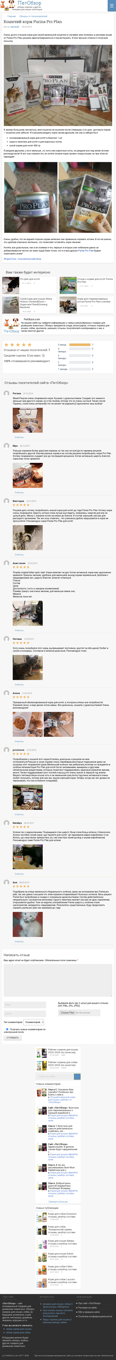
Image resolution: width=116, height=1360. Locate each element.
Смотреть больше (58, 1201)
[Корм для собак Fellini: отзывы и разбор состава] (42, 1270)
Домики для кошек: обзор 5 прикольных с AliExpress (58, 1305)
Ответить (19, 437)
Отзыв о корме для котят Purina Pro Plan (95, 280)
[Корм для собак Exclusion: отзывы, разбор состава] (42, 1217)
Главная (11, 16)
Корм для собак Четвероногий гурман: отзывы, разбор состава (61, 1229)
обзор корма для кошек (19, 1329)
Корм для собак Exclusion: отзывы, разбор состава (62, 1215)
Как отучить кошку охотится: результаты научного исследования (58, 1313)
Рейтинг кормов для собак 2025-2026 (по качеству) (63, 1063)
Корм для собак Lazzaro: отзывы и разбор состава (62, 1281)
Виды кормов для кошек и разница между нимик (57, 1321)
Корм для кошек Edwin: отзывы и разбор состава (62, 1255)
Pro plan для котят (30, 279)
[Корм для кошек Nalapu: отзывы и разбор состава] (42, 1244)
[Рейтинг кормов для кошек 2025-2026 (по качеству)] (42, 1053)
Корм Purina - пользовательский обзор (23, 259)
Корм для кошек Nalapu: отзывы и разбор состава (62, 1242)
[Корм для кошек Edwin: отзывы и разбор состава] (42, 1257)
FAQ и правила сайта (89, 1312)
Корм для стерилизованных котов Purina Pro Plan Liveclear (93, 300)
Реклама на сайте (87, 1307)
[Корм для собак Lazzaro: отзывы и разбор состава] (42, 1283)
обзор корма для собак (18, 1332)
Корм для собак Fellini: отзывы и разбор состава (62, 1268)
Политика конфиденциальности (95, 1316)
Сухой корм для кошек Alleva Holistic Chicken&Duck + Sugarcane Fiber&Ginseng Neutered (36, 303)
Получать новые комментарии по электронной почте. (25, 1030)
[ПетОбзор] (21, 10)
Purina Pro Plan (85, 250)
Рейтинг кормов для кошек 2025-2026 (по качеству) (63, 1051)
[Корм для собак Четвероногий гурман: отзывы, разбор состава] (42, 1230)
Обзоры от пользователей (33, 16)
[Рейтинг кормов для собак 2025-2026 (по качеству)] (42, 1066)
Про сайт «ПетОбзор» (89, 1303)
